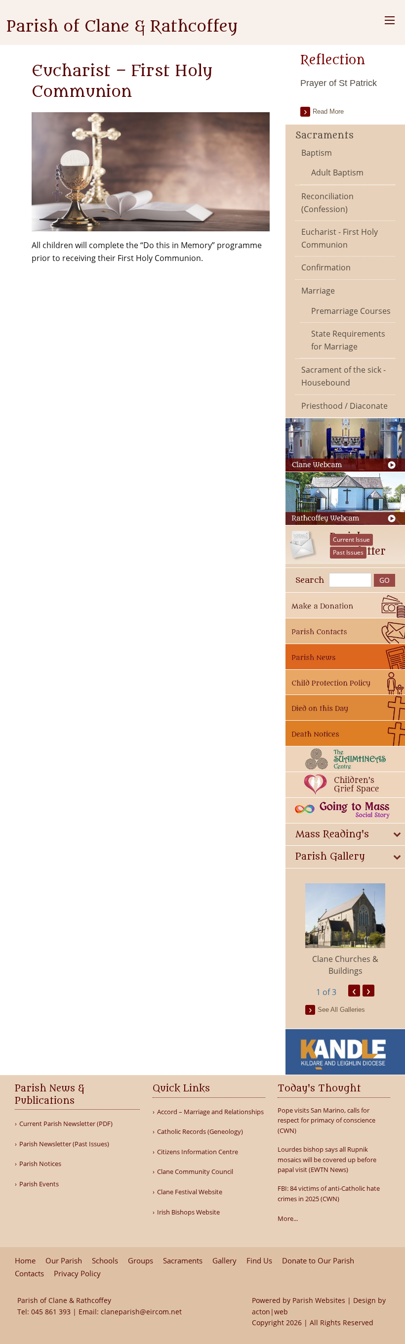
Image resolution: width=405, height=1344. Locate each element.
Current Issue (351, 539)
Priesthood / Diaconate (344, 405)
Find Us (259, 1260)
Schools (105, 1260)
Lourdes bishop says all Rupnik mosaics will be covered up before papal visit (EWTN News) (327, 1159)
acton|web (270, 1311)
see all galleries (341, 1009)
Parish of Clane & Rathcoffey (122, 26)
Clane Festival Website (189, 1192)
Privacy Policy (77, 1273)
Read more (328, 111)
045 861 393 (51, 1311)
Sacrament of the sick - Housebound (343, 376)
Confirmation (326, 267)
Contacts (29, 1273)
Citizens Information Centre (197, 1152)
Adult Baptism (337, 172)
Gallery (224, 1260)
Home (25, 1260)
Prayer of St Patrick (338, 83)
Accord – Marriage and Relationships (210, 1112)
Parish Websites (318, 1300)
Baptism (316, 152)
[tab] (345, 835)
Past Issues (348, 552)
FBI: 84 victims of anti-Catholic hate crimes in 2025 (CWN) (329, 1193)
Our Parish (63, 1260)
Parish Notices (40, 1164)
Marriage (318, 290)
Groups (140, 1260)
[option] (345, 930)
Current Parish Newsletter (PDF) (66, 1124)
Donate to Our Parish (318, 1260)
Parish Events (39, 1184)
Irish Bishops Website (188, 1212)
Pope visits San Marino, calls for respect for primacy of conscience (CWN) (326, 1120)
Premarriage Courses (351, 310)
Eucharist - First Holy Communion (339, 238)
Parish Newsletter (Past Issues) (64, 1144)
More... (288, 1218)
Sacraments (324, 135)
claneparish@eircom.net (141, 1311)
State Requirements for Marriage (348, 340)
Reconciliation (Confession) (327, 203)
